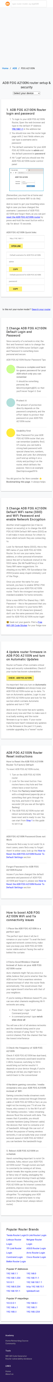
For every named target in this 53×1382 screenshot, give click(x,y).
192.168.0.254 (13, 1286)
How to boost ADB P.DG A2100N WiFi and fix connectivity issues (23, 916)
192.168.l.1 (31, 1307)
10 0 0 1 (10, 1282)
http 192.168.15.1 (35, 1286)
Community (10, 1343)
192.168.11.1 (32, 1278)
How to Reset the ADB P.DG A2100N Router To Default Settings (25, 854)
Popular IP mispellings (17, 1298)
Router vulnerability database (18, 1359)
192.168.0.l (31, 1303)
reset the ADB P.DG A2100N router (23, 217)
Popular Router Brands (22, 1229)
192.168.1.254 (13, 1278)
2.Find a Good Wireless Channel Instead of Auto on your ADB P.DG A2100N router (23, 965)
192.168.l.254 (33, 1311)
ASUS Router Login (36, 1248)
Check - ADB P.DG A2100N (20, 678)
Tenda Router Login (16, 1235)
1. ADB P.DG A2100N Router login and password (26, 111)
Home (5, 68)
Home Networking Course (16, 1341)
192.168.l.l (11, 1311)
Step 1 (29, 820)
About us (9, 1374)
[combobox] (29, 3)
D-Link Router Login (36, 1235)
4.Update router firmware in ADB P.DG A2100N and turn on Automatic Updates (26, 655)
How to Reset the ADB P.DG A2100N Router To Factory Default (24, 763)
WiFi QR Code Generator (16, 1356)
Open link (16, 246)
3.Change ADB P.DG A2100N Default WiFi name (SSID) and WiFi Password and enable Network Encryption (26, 513)
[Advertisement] (26, 35)
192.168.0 (31, 1273)
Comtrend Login (14, 1257)
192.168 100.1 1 (34, 1282)
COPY (15, 269)
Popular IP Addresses (17, 1269)
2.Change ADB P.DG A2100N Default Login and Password (26, 331)
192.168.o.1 (12, 1307)
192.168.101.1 (13, 1291)
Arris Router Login (35, 1252)
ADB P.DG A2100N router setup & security (26, 85)
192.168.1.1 (12, 1273)
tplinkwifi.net (32, 1291)
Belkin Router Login (16, 1261)
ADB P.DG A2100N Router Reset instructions (24, 754)
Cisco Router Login (36, 1257)
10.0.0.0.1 (11, 1303)
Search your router (41, 309)
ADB (15, 68)
